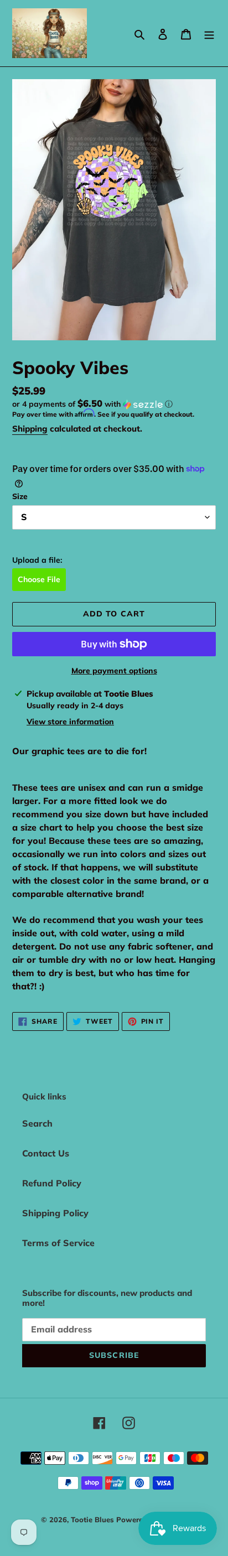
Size (20, 496)
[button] (92, 403)
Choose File (39, 579)
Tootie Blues (93, 1519)
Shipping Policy (55, 1212)
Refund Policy (51, 1183)
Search (37, 1123)
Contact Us (45, 1153)
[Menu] (209, 33)
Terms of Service (58, 1242)
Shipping (30, 428)
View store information (70, 722)
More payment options (114, 671)
